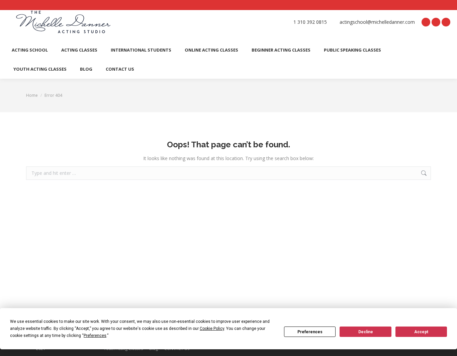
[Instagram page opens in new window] (446, 22)
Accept (421, 332)
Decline (365, 332)
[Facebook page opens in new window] (426, 22)
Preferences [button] (95, 335)
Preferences (310, 332)
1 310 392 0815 (310, 22)
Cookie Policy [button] (212, 328)
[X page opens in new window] (436, 22)
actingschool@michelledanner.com (377, 22)
